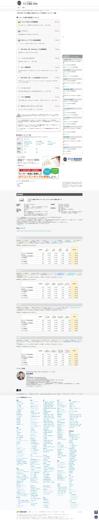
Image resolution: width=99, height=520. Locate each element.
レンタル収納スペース (36, 426)
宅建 (45, 466)
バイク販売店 (33, 448)
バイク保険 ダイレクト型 (74, 437)
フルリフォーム (20, 489)
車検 (31, 454)
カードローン (19, 447)
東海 (22, 478)
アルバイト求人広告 (61, 439)
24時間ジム (45, 489)
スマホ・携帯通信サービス (74, 401)
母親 (37, 148)
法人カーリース (60, 444)
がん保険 (18, 421)
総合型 (32, 466)
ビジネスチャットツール (62, 447)
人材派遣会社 (60, 438)
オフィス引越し (33, 474)
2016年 (49, 230)
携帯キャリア (72, 406)
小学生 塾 (45, 438)
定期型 (75, 450)
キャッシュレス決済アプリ (22, 458)
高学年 (37, 152)
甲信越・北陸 (50, 416)
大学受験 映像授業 (47, 411)
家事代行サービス (34, 406)
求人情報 (62, 511)
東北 (20, 500)
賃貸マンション (19, 484)
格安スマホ (72, 405)
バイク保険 (18, 406)
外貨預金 (18, 442)
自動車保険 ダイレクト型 (74, 434)
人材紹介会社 (60, 435)
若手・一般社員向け (62, 455)
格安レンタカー (33, 435)
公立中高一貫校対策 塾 (48, 435)
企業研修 (59, 451)
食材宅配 (32, 411)
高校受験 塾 (45, 413)
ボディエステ (60, 465)
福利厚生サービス (34, 479)
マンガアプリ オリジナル (35, 470)
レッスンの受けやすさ (52, 142)
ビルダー (19, 498)
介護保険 (71, 466)
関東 (66, 487)
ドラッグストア (46, 500)
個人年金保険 (72, 469)
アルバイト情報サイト (62, 406)
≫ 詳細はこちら (19, 224)
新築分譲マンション (20, 492)
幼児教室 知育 (46, 451)
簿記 (48, 466)
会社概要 (29, 511)
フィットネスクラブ (47, 487)
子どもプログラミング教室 (48, 482)
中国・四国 (26, 502)
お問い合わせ (49, 511)
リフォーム (18, 487)
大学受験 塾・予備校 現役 (48, 401)
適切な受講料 (50, 144)
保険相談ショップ (20, 424)
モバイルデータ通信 (73, 411)
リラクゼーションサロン (48, 490)
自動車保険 (18, 401)
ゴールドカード (20, 455)
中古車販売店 (33, 442)
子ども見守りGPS (34, 482)
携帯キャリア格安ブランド (75, 408)
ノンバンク (23, 448)
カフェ (31, 458)
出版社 (32, 469)
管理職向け (60, 454)
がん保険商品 (72, 458)
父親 (25, 148)
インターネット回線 (73, 421)
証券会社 (19, 432)
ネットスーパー (33, 417)
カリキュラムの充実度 (40, 142)
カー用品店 (45, 505)
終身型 (71, 450)
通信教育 (45, 445)
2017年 (45, 230)
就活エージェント (61, 401)
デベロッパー (20, 506)
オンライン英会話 (47, 461)
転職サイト (59, 408)
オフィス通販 (33, 475)
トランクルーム (33, 424)
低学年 (25, 152)
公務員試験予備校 (47, 479)
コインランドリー (34, 409)
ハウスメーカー (20, 505)
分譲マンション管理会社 (21, 476)
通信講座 (45, 463)
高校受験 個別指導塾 (47, 421)
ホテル (31, 501)
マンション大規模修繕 (21, 479)
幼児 (18, 184)
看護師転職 (59, 414)
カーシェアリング (34, 432)
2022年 (29, 230)
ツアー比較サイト (34, 497)
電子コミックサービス (35, 464)
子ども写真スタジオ (34, 461)
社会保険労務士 (51, 468)
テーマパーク (60, 495)
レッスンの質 (26, 144)
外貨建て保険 (72, 464)
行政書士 (46, 469)
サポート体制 (38, 144)
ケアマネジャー (52, 469)
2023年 (25, 230)
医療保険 (18, 419)
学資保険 (18, 422)
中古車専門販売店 (35, 443)
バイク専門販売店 (35, 450)
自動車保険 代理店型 (73, 435)
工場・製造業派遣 (61, 422)
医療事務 (48, 464)
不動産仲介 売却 (19, 469)
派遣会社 (59, 421)
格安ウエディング (61, 474)
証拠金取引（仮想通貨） (22, 463)
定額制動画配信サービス (35, 459)
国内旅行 (33, 488)
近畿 (25, 478)
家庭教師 (45, 448)
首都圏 (18, 478)
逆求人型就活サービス (62, 405)
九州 (28, 478)
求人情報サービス (61, 426)
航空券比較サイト (34, 490)
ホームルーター (72, 409)
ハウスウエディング (61, 472)
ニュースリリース (35, 511)
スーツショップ (46, 504)
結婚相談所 (59, 475)
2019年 (41, 230)
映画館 (58, 485)
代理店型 (19, 405)
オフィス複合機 (33, 477)
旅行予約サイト (33, 487)
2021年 (33, 230)
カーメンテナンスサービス (36, 456)
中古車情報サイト (34, 440)
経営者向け (60, 452)
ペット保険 (18, 416)
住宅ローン (18, 443)
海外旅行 (38, 488)
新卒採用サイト (60, 430)
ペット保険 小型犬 (73, 445)
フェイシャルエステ (61, 464)
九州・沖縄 (46, 419)
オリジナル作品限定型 (36, 467)
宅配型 (32, 429)
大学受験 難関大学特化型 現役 (49, 408)
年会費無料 (19, 452)
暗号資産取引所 (19, 460)
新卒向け (60, 457)
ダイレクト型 (20, 403)
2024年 (22, 230)
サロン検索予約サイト (62, 467)
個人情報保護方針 (43, 511)
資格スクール (46, 472)
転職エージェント (61, 413)
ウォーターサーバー (34, 401)
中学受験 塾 (45, 429)
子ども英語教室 (46, 456)
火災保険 (18, 413)
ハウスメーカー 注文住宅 (21, 495)
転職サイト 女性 (60, 409)
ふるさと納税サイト (34, 422)
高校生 (45, 446)
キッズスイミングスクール (48, 492)
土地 (28, 471)
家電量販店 (45, 499)
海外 (35, 500)
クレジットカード (20, 450)
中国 (80, 416)
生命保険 (18, 417)
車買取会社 (32, 438)
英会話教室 (45, 460)
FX (17, 445)
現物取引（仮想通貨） (22, 461)
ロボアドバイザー (20, 464)
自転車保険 (18, 411)
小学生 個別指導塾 (47, 442)
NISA (17, 431)
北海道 (45, 414)
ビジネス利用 (34, 503)
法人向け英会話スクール (48, 480)
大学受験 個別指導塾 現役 (48, 405)
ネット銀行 (18, 439)
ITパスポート (50, 471)
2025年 (18, 230)
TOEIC (45, 468)
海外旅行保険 (19, 414)
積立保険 (71, 472)
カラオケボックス (61, 493)
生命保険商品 (72, 453)
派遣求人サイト (60, 424)
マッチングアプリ (61, 480)
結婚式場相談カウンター (62, 477)
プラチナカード (74, 499)
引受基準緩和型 (73, 452)
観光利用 (33, 505)
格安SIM (71, 403)
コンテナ (33, 427)
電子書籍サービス (34, 462)
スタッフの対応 (66, 70)
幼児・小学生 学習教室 (48, 450)
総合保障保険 (72, 468)
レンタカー (32, 434)
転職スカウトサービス (62, 411)
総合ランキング (27, 138)
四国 (71, 417)
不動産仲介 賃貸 (19, 481)
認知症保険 (71, 463)
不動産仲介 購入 (19, 473)
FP (44, 464)
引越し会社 (32, 430)
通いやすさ (26, 146)
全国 (65, 492)
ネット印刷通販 (60, 446)
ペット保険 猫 (72, 447)
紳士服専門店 (46, 502)
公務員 (45, 471)
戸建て (24, 471)
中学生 (49, 446)
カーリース (32, 437)
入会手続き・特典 (27, 141)
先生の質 (49, 141)
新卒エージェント (61, 433)
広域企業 (72, 419)
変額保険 (71, 471)
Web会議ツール (60, 449)
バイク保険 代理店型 (73, 439)
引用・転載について (56, 511)
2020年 (37, 230)
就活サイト (59, 403)
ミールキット (33, 414)
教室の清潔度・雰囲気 (28, 142)
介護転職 (59, 416)
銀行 (18, 434)
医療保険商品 (72, 448)
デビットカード (19, 456)
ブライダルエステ (61, 462)
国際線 (36, 495)
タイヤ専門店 (46, 507)
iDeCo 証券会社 (19, 437)
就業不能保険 (72, 461)
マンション (19, 471)
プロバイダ (71, 413)
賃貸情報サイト (19, 482)
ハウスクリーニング (34, 408)
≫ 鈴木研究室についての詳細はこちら (34, 386)
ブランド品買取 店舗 (34, 472)
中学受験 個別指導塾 (47, 432)
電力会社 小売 (33, 480)
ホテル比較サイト (34, 492)
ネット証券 (18, 429)
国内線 (32, 495)
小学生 (18, 186)
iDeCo (70, 483)
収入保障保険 (72, 456)
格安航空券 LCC (33, 493)
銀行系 (18, 448)
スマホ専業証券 (19, 435)
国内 (32, 500)
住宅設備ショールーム (21, 486)
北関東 (22, 500)
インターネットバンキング (22, 440)
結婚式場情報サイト (61, 478)
